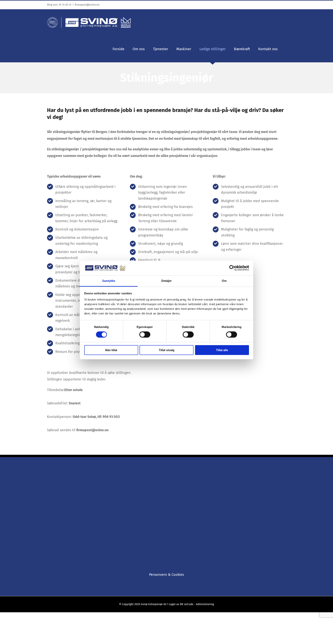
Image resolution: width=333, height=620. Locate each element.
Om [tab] (224, 280)
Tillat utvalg (166, 350)
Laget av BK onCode (181, 604)
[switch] (144, 334)
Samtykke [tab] (108, 280)
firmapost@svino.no (87, 4)
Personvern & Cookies (166, 575)
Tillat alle (222, 350)
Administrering (205, 604)
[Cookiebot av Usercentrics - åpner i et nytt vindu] (232, 268)
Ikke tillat (111, 350)
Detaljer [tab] (166, 280)
